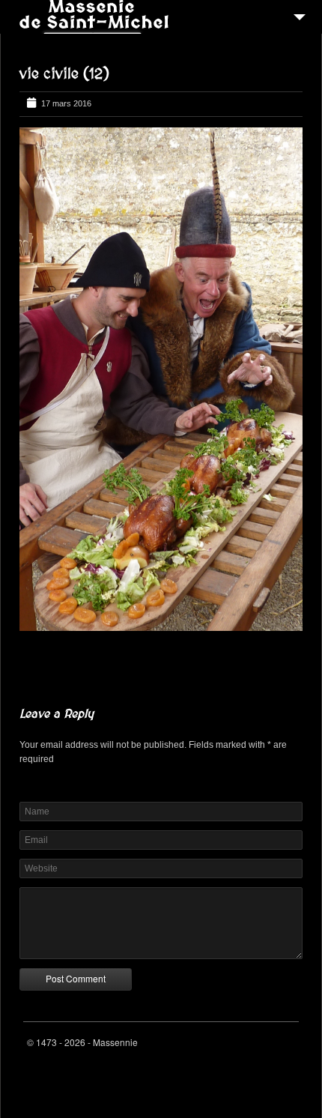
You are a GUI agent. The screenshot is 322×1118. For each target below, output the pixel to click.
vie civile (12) (64, 74)
